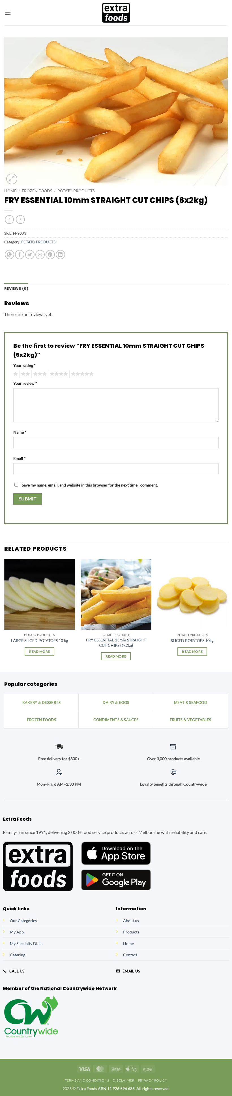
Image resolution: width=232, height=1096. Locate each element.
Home (10, 191)
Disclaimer (123, 1080)
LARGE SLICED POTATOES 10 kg (39, 640)
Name (19, 432)
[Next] (227, 615)
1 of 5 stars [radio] (15, 374)
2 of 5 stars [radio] (24, 374)
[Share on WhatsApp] (9, 254)
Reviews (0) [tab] (16, 288)
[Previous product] (20, 219)
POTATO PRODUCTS (75, 191)
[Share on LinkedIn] (60, 254)
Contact (130, 954)
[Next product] (9, 219)
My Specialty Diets (26, 943)
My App (17, 931)
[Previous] (4, 615)
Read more (39, 651)
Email (19, 458)
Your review (25, 383)
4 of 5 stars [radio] (58, 374)
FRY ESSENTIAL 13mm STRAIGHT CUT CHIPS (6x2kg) (116, 642)
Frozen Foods (37, 191)
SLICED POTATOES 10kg (192, 640)
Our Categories (23, 920)
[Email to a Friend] (40, 254)
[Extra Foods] (116, 12)
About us (131, 920)
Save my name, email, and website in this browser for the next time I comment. (90, 485)
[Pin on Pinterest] (50, 254)
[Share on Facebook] (19, 254)
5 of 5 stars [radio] (81, 374)
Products (131, 931)
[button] (7, 13)
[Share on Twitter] (30, 254)
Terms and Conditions (87, 1080)
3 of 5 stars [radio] (39, 374)
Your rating (24, 365)
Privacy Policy (152, 1080)
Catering (17, 954)
